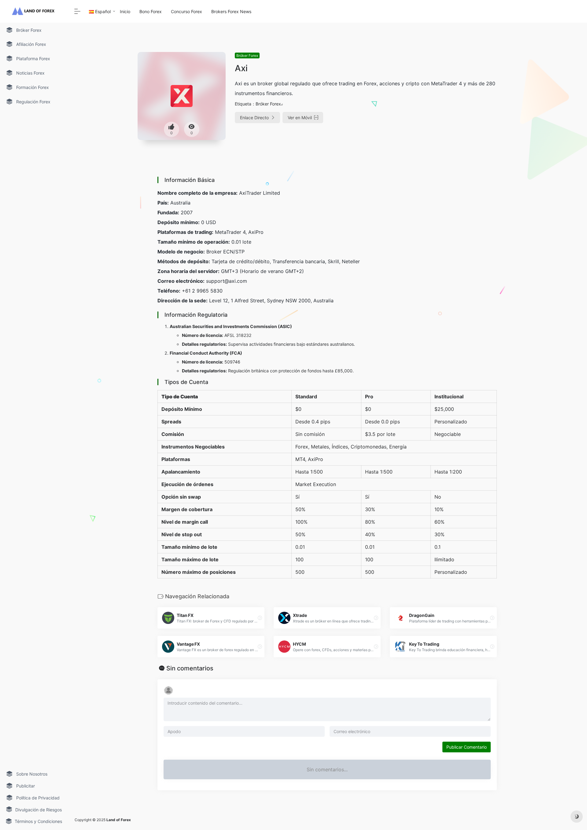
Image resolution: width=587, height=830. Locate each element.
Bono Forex (150, 11)
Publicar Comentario (466, 747)
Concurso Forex (186, 11)
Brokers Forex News (231, 11)
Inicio (125, 11)
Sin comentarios (189, 668)
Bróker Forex (247, 55)
